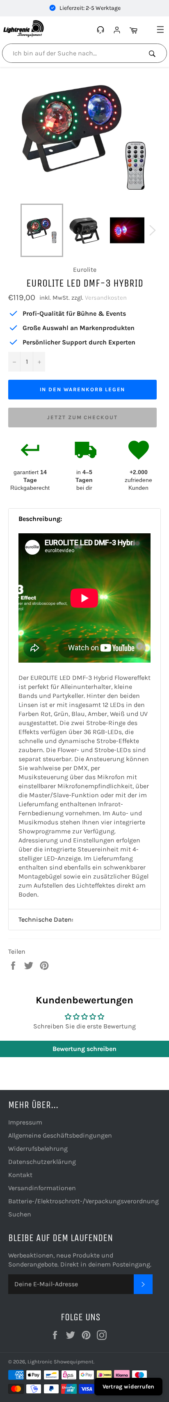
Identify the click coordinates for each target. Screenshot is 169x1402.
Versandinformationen (42, 1188)
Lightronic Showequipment (60, 1361)
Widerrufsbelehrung (38, 1148)
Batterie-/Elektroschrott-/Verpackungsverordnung (83, 1201)
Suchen (19, 1214)
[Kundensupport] (101, 30)
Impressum (25, 1122)
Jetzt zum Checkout (82, 417)
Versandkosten (106, 297)
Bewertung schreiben (84, 1049)
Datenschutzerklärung (42, 1162)
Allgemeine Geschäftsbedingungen (60, 1135)
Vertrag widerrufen (128, 1386)
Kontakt (20, 1175)
